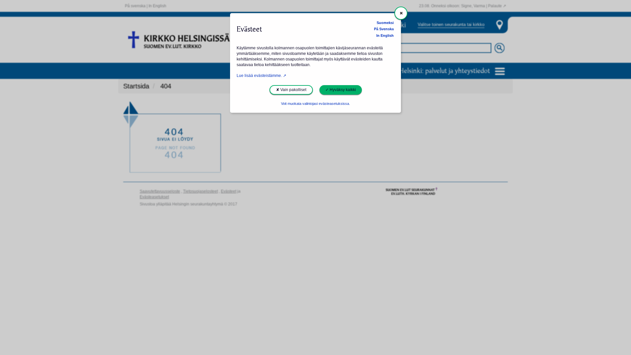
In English (385, 35)
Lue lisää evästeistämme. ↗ (261, 75)
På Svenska (384, 29)
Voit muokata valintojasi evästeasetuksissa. (315, 104)
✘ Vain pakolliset (291, 89)
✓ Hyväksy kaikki (340, 89)
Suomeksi (385, 23)
